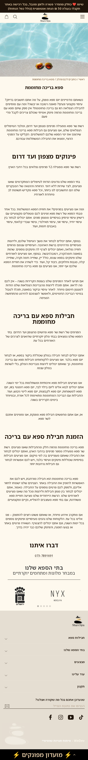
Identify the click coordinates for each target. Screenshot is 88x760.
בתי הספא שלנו (74, 650)
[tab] (38, 606)
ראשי (82, 79)
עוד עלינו (78, 674)
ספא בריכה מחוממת (43, 79)
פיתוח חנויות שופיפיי (56, 741)
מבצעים (79, 662)
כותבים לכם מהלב (66, 79)
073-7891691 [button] (44, 556)
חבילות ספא (76, 638)
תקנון (81, 686)
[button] (44, 754)
